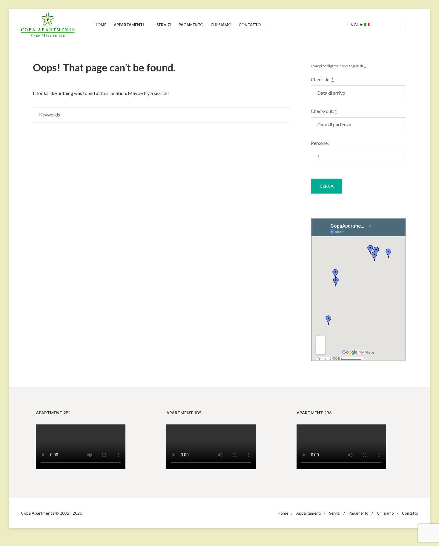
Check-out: (324, 111)
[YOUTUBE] (384, 24)
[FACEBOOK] (394, 24)
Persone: (320, 143)
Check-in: (322, 79)
